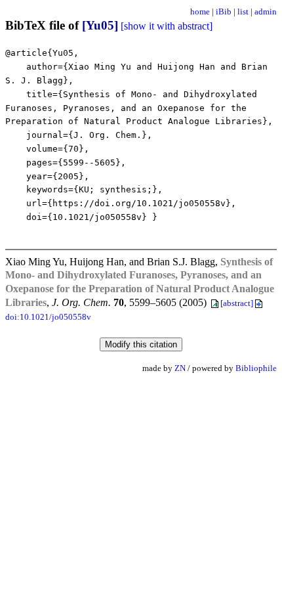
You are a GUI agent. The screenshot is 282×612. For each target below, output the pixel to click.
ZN (180, 368)
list (243, 11)
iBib (224, 11)
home (200, 11)
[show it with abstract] (166, 26)
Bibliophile (256, 368)
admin (265, 11)
